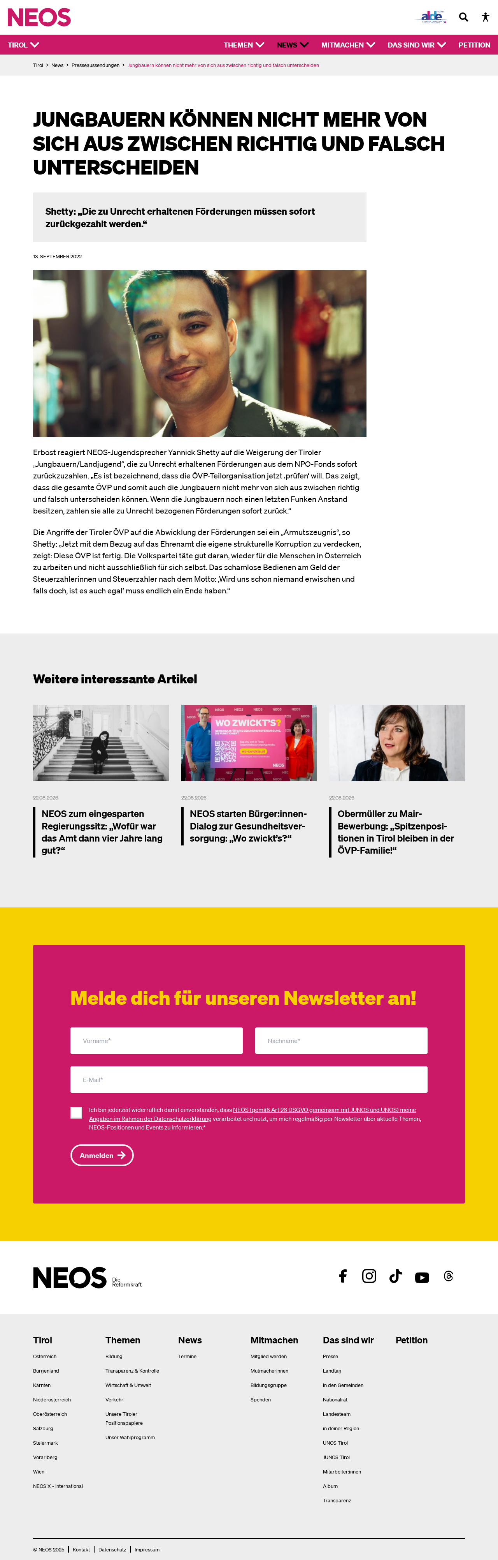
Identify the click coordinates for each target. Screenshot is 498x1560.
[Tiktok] (395, 1276)
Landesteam (337, 1413)
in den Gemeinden (343, 1385)
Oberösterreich (50, 1413)
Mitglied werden (269, 1356)
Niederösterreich (52, 1399)
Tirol (18, 44)
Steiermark (45, 1442)
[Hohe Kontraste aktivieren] (485, 17)
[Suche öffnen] (463, 17)
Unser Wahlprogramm (130, 1437)
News (287, 44)
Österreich (44, 1356)
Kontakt (81, 1549)
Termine (187, 1356)
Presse (330, 1356)
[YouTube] (422, 1276)
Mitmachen (342, 44)
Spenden (261, 1399)
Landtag (332, 1370)
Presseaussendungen (95, 65)
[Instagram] (369, 1276)
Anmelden (97, 1155)
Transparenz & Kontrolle (132, 1370)
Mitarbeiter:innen (342, 1471)
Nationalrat (335, 1399)
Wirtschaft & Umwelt (128, 1385)
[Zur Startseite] (55, 17)
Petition (474, 44)
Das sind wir (411, 44)
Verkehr (114, 1399)
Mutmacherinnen (269, 1370)
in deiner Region (341, 1428)
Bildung (114, 1356)
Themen (238, 44)
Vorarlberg (45, 1457)
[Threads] (448, 1276)
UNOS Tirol (335, 1442)
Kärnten (42, 1385)
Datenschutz (112, 1549)
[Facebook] (343, 1276)
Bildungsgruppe (269, 1385)
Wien (38, 1471)
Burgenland (46, 1370)
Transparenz (337, 1500)
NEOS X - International (58, 1485)
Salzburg (43, 1428)
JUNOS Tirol (336, 1457)
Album (330, 1485)
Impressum (147, 1549)
